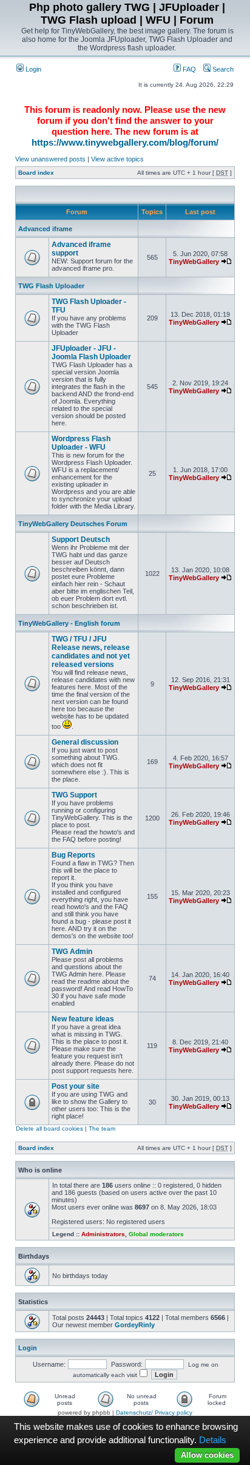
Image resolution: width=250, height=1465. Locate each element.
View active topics (117, 159)
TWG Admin (72, 951)
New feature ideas (83, 1019)
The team (102, 1128)
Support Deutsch (81, 539)
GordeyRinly (135, 1324)
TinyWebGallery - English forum (69, 623)
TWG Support (74, 795)
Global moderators (156, 1234)
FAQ (188, 69)
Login (32, 69)
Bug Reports (73, 855)
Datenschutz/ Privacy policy (154, 1412)
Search (222, 69)
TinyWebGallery (194, 261)
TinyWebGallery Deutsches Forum (72, 523)
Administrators (103, 1234)
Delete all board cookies (49, 1128)
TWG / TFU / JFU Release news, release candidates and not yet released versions (91, 652)
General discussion (85, 742)
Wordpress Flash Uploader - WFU (81, 443)
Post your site (76, 1086)
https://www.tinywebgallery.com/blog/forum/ (125, 142)
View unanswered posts (50, 159)
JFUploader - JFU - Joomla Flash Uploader (91, 352)
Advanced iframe (45, 228)
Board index (36, 172)
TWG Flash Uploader (51, 285)
